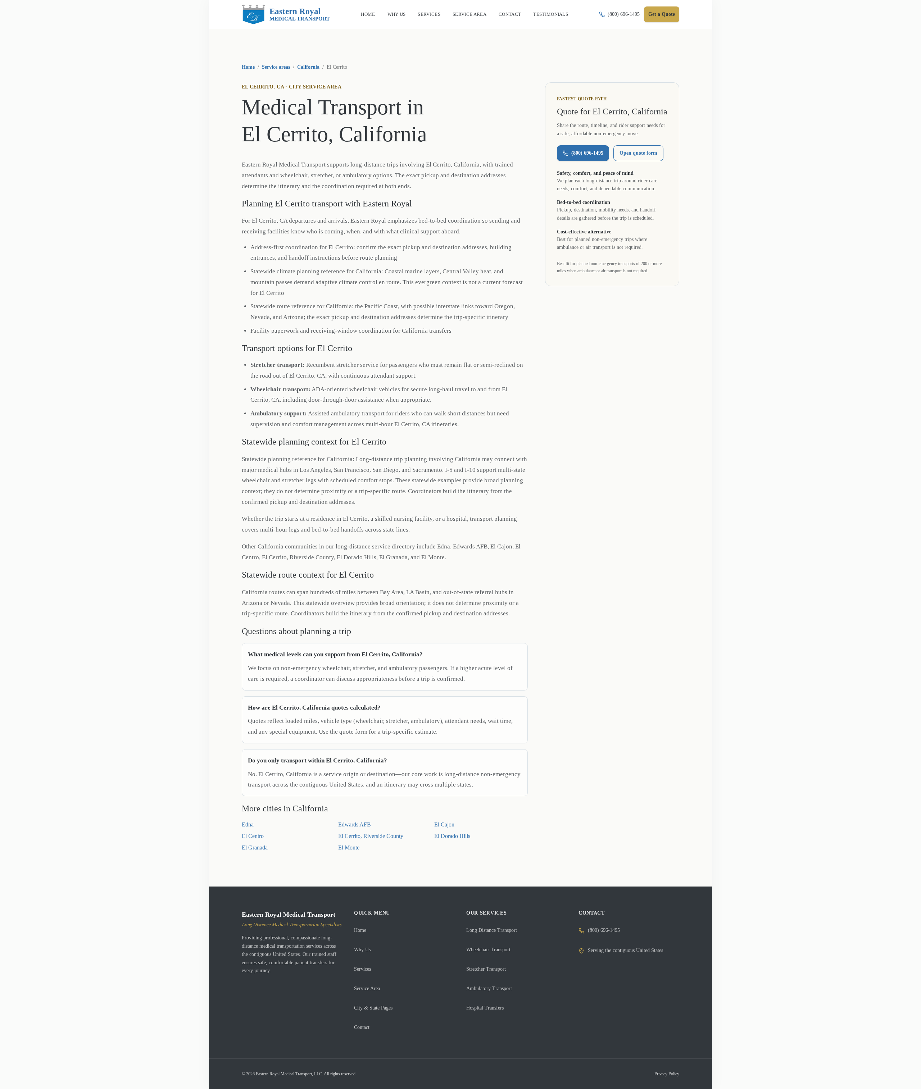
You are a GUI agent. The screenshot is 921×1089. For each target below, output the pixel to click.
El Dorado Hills (452, 836)
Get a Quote (661, 14)
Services (362, 969)
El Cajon (444, 824)
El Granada (255, 847)
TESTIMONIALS (550, 14)
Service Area (367, 988)
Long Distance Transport (491, 930)
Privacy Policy (666, 1073)
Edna (248, 824)
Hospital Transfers (485, 1008)
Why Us (362, 949)
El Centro (253, 836)
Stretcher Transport (486, 969)
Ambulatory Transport (489, 988)
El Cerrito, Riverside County (370, 836)
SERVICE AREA (469, 14)
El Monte (348, 847)
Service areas (276, 67)
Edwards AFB (354, 824)
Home (248, 67)
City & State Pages (373, 1008)
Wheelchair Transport (488, 949)
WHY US (396, 14)
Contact (361, 1027)
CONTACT (510, 14)
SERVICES (429, 14)
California (308, 67)
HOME (368, 14)
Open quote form (638, 153)
